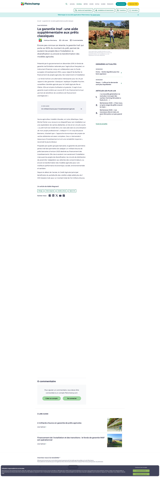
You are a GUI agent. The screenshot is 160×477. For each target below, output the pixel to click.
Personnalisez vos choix (141, 474)
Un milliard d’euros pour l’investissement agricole (57, 109)
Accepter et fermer (141, 470)
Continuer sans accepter (141, 467)
